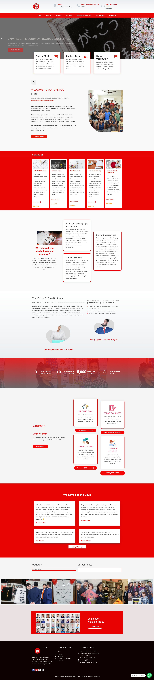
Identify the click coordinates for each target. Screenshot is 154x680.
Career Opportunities (106, 235)
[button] (2, 38)
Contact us (112, 15)
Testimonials (100, 15)
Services (69, 15)
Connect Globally (74, 257)
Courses (58, 15)
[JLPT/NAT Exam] (85, 406)
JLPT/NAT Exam (85, 411)
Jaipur (59, 4)
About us (48, 15)
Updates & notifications (84, 15)
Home (39, 15)
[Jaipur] (55, 5)
